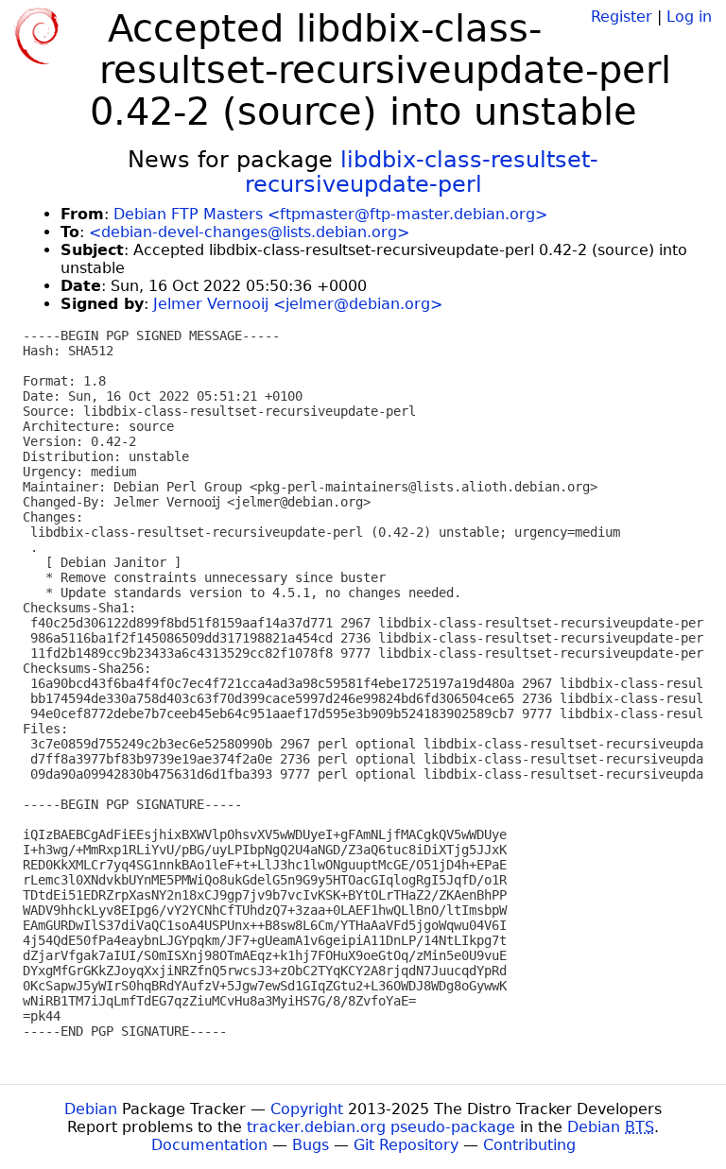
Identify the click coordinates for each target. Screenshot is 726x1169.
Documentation (209, 1145)
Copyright (306, 1109)
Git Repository (406, 1145)
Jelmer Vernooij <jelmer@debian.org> (297, 304)
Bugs (310, 1145)
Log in (689, 17)
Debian (90, 1109)
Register (621, 17)
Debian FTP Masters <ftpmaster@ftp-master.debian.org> (330, 214)
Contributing (529, 1145)
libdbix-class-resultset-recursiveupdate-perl (422, 172)
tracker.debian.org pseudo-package (381, 1127)
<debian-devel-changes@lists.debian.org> (249, 232)
